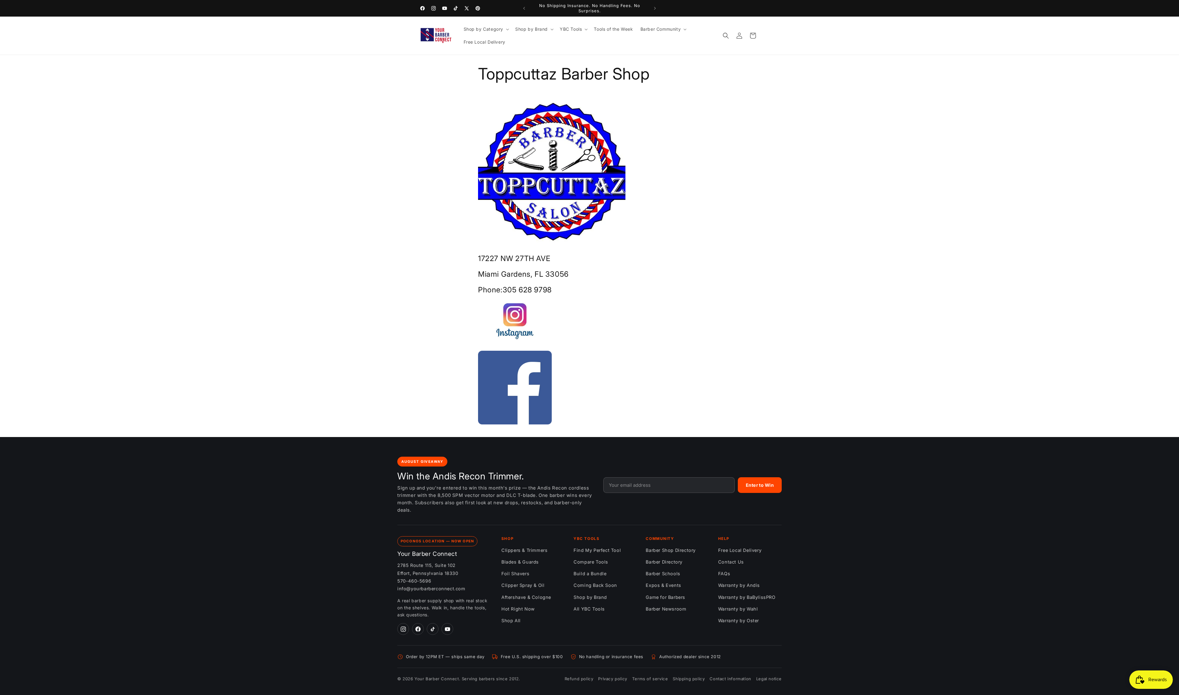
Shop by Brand (590, 597)
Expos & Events (663, 585)
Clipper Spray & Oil (522, 585)
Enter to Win (760, 485)
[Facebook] (418, 629)
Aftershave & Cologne (526, 597)
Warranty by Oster (738, 620)
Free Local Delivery (739, 550)
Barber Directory (664, 561)
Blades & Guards (520, 561)
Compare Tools (591, 561)
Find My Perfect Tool (597, 550)
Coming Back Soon (595, 585)
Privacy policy (612, 678)
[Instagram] (403, 629)
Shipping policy (689, 678)
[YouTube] (447, 629)
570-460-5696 (414, 581)
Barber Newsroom (666, 608)
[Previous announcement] (524, 8)
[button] (486, 29)
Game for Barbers (665, 597)
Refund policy (579, 678)
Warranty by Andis (739, 585)
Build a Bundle (590, 573)
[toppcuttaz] (515, 341)
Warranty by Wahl (738, 608)
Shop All (511, 620)
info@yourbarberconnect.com (431, 588)
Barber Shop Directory (671, 550)
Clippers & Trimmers (524, 550)
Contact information (730, 678)
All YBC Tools (589, 608)
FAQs (724, 573)
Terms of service (650, 678)
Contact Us (731, 561)
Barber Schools (663, 573)
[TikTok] (432, 629)
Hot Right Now (518, 608)
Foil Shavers (515, 573)
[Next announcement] (655, 8)
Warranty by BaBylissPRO (747, 597)
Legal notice (769, 678)
